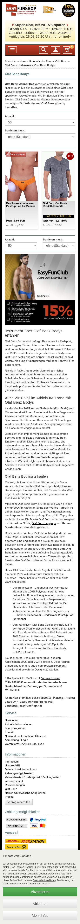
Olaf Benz (61, 61)
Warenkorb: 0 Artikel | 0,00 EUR (24, 743)
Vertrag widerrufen (18, 801)
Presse (9, 796)
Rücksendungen (15, 785)
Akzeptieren (40, 892)
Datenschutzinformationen (21, 769)
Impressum (12, 761)
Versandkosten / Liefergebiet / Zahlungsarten (32, 777)
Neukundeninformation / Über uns (25, 736)
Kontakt (9, 732)
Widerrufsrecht (14, 781)
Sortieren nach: (15, 130)
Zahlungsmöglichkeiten (19, 773)
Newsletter (11, 720)
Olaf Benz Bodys (44, 65)
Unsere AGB (12, 765)
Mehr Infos (40, 916)
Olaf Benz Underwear (18, 65)
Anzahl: (10, 116)
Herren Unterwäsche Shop (36, 61)
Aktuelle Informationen (18, 724)
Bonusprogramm (15, 728)
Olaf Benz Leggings (44, 523)
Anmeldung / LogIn (16, 739)
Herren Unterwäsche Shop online (25, 792)
